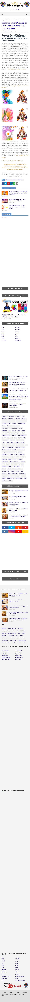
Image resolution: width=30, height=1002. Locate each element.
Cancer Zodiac (18, 652)
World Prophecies (10, 478)
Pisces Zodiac (18, 659)
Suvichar (12, 471)
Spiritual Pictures (11, 468)
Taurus (3, 473)
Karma (12, 442)
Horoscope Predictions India (16, 167)
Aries (23, 416)
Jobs (23, 440)
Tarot (3, 329)
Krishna (17, 442)
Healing (23, 430)
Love (3, 447)
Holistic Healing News (19, 976)
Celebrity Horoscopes (6, 423)
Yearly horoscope (19, 478)
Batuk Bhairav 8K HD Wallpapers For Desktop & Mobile (17, 404)
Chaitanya (4, 31)
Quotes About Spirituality (19, 638)
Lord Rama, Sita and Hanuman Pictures (17, 69)
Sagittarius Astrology (6, 657)
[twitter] (13, 9)
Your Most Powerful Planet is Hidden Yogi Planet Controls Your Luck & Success (18, 389)
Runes (3, 336)
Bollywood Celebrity (6, 421)
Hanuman (8, 179)
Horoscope (14, 435)
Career (25, 421)
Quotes (20, 459)
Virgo (8, 476)
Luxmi (23, 447)
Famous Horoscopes (16, 425)
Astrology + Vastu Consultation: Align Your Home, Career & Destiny (18, 491)
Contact (3, 980)
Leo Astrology (4, 653)
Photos (3, 456)
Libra (26, 444)
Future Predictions (13, 428)
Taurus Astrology (18, 650)
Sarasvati (4, 466)
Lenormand (17, 329)
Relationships (16, 461)
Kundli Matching (11, 444)
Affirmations (11, 416)
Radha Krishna (5, 461)
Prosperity (10, 459)
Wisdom (3, 478)
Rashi (11, 461)
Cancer (13, 421)
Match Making (15, 449)
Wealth (18, 476)
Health (3, 433)
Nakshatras (4, 454)
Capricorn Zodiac (19, 657)
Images (19, 437)
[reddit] (18, 527)
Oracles (3, 331)
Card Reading (19, 421)
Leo (22, 444)
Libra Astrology (5, 655)
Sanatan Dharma (19, 464)
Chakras (14, 423)
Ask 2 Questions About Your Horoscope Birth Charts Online (18, 497)
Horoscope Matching (22, 435)
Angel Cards (18, 416)
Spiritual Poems (19, 468)
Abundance (4, 416)
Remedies (23, 461)
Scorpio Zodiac (18, 655)
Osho (17, 635)
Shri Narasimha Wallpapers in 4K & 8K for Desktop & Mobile (18, 509)
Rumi (3, 464)
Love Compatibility (9, 447)
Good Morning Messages (16, 166)
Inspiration (12, 440)
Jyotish (7, 442)
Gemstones (4, 430)
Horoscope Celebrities (12, 633)
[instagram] (16, 9)
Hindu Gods (14, 179)
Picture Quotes (5, 638)
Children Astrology (21, 423)
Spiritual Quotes (5, 471)
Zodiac (10, 480)
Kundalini (4, 444)
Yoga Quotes (4, 480)
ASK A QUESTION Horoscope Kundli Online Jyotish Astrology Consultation (14, 316)
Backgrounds (10, 418)
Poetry (17, 456)
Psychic (15, 459)
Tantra (16, 334)
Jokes (3, 442)
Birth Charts (17, 418)
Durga (8, 425)
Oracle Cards (21, 454)
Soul (22, 466)
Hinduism (22, 433)
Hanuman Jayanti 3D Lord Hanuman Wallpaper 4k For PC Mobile (17, 200)
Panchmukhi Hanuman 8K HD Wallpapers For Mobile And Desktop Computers (18, 515)
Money (3, 452)
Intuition (18, 440)
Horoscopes (14, 437)
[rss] (25, 531)
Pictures (8, 456)
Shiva (18, 466)
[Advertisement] (15, 270)
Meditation (4, 340)
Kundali (22, 442)
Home (3, 18)
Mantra (3, 334)
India (24, 437)
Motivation (9, 452)
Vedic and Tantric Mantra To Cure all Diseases (12, 161)
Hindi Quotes (9, 433)
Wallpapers (7, 18)
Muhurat (14, 452)
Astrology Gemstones (12, 628)
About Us (17, 978)
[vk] (5, 531)
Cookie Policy (24, 992)
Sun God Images (18, 169)
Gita (9, 430)
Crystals (3, 425)
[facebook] (11, 9)
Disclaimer (18, 992)
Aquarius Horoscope (6, 659)
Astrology (17, 327)
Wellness (17, 333)
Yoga (16, 336)
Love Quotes (17, 447)
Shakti (14, 466)
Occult (3, 333)
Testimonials (4, 978)
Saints (12, 464)
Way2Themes (14, 998)
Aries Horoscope (5, 650)
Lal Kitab (18, 444)
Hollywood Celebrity (6, 435)
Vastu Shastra (18, 340)
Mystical (20, 452)
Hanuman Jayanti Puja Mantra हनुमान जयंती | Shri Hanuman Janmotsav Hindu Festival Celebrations (18, 193)
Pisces (13, 456)
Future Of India (5, 428)
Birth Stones (24, 418)
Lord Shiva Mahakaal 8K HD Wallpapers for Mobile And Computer (18, 503)
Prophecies (4, 459)
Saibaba (8, 464)
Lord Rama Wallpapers (10, 164)
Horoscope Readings (6, 437)
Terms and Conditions (20, 980)
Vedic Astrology (22, 473)
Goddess (14, 430)
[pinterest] (19, 9)
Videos (3, 338)
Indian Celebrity (5, 440)
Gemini (20, 428)
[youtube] (18, 531)
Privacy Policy (11, 992)
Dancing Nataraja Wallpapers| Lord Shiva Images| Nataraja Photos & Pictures (18, 377)
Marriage (9, 449)
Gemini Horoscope (5, 652)
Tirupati (8, 473)
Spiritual (17, 331)
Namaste (11, 454)
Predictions (23, 456)
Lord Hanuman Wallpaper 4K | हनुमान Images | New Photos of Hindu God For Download (18, 207)
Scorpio (9, 466)
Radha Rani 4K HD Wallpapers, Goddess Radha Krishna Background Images (17, 383)
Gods (19, 430)
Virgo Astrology (18, 653)
